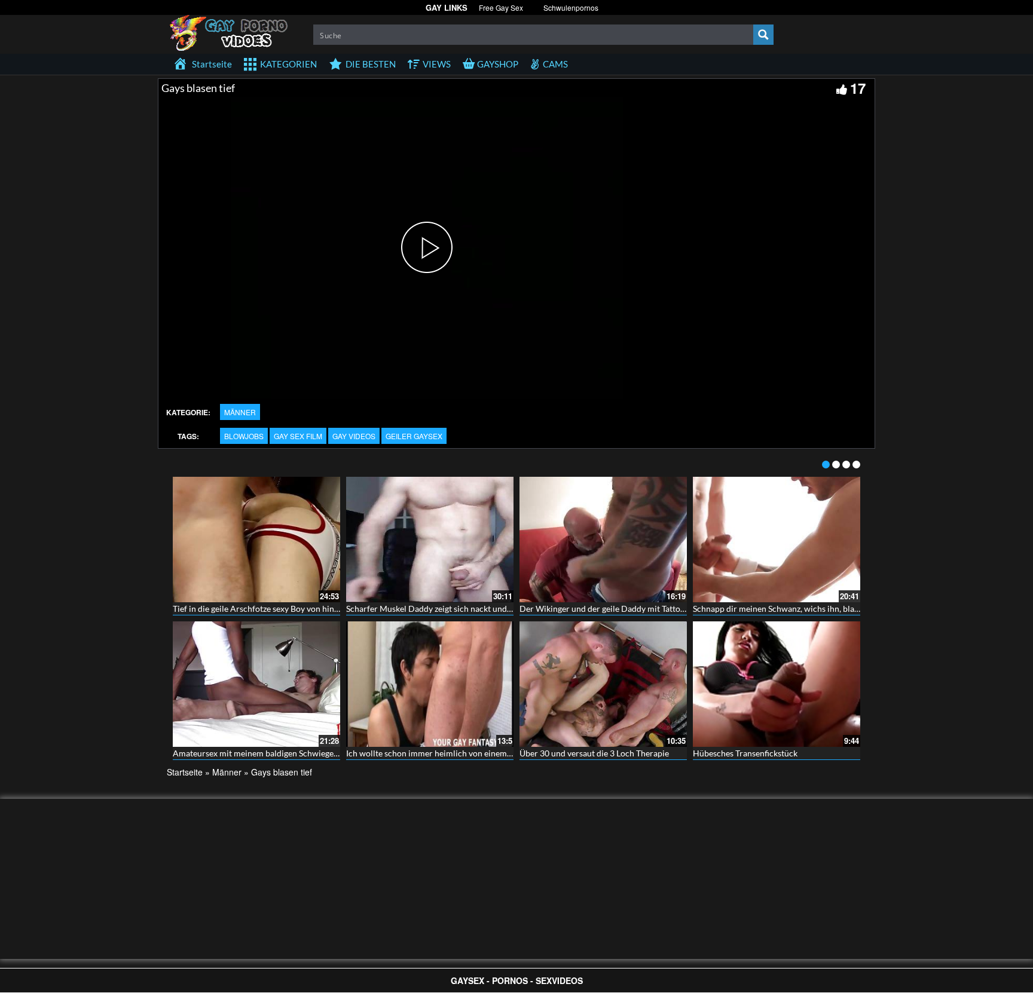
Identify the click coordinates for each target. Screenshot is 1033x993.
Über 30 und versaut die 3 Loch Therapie (594, 753)
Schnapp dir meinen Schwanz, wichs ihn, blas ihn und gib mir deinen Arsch (830, 608)
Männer (240, 412)
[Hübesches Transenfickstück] (776, 684)
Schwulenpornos (570, 7)
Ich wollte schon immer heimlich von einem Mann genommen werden (474, 753)
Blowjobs (244, 436)
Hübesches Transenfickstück (745, 753)
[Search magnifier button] (763, 34)
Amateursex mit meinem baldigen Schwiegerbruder (268, 753)
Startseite (185, 772)
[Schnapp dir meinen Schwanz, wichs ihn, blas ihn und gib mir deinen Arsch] (776, 539)
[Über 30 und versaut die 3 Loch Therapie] (603, 684)
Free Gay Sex (501, 7)
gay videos (353, 436)
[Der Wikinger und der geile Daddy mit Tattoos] (603, 539)
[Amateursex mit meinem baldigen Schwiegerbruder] (256, 684)
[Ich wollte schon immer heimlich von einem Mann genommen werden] (430, 684)
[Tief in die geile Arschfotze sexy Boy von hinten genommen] (256, 539)
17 (858, 88)
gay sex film (298, 436)
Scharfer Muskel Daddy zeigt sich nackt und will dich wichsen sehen (471, 608)
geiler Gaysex (414, 436)
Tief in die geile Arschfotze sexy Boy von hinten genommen (281, 608)
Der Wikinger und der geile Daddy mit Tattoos (604, 608)
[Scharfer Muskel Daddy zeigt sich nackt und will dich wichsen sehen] (430, 539)
